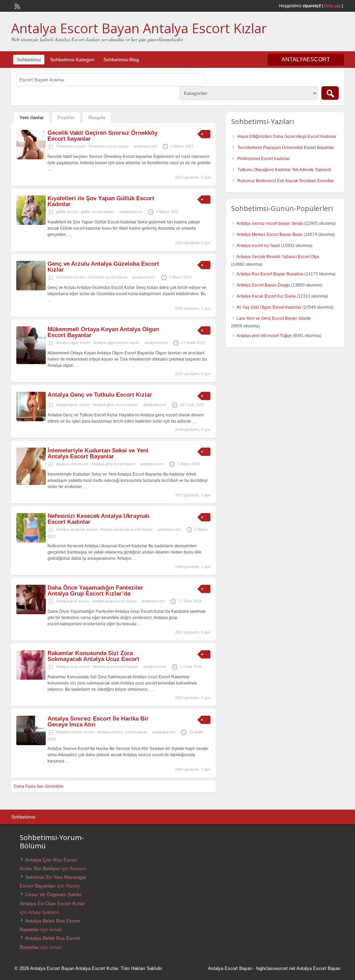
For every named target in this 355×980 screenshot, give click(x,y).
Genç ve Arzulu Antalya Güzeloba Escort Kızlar (103, 267)
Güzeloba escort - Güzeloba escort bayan (91, 277)
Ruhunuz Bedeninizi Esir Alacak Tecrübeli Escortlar (285, 180)
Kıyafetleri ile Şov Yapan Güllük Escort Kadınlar (100, 201)
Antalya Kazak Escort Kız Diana (266, 296)
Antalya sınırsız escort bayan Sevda (269, 223)
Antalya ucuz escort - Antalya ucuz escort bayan (97, 666)
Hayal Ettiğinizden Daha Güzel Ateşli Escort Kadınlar (286, 136)
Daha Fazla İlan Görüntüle (38, 786)
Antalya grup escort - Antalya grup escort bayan (96, 601)
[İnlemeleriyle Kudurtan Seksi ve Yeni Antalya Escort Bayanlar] (31, 483)
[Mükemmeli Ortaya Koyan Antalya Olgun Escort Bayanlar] (31, 362)
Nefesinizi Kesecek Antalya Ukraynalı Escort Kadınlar (98, 519)
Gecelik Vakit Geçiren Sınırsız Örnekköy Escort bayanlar (102, 136)
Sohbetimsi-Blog (121, 59)
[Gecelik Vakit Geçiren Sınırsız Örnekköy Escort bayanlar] (31, 158)
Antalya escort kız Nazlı (258, 245)
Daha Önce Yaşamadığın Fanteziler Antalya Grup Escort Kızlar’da (95, 590)
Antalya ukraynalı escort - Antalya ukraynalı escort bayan (104, 529)
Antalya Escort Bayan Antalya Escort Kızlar (139, 28)
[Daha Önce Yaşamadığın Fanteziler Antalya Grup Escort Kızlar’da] (31, 612)
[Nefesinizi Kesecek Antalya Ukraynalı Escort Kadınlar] (31, 541)
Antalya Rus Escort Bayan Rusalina (269, 274)
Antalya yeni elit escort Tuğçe (264, 335)
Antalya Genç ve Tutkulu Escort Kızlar (99, 394)
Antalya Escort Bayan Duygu (263, 285)
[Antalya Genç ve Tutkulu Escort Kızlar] (31, 419)
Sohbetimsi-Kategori (72, 59)
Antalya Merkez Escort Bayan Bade (269, 234)
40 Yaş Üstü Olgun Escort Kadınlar (268, 307)
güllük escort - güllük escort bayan (85, 212)
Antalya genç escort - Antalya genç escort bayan (97, 405)
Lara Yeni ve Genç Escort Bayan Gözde (273, 318)
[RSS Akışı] (16, 5)
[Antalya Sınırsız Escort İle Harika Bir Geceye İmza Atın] (31, 743)
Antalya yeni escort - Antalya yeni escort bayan (95, 464)
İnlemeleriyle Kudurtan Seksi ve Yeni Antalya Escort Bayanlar (97, 453)
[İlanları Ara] (330, 93)
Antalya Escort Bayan (230, 968)
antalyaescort (145, 146)
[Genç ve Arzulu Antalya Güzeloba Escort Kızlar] (31, 288)
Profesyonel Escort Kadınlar (263, 158)
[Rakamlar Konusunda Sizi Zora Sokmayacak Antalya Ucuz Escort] (31, 678)
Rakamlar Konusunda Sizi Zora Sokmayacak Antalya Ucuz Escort (93, 656)
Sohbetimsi (29, 59)
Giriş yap (332, 5)
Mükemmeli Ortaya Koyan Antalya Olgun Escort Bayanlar (103, 332)
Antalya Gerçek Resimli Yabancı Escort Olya (277, 256)
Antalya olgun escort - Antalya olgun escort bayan (97, 343)
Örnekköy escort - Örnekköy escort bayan (92, 146)
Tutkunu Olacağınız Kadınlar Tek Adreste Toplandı (284, 169)
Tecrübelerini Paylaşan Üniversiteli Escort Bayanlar (285, 147)
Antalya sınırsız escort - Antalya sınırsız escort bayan (101, 732)
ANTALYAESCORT (306, 59)
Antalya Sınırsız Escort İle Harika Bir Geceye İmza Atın (98, 721)
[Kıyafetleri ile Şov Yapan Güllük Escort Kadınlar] (31, 223)
